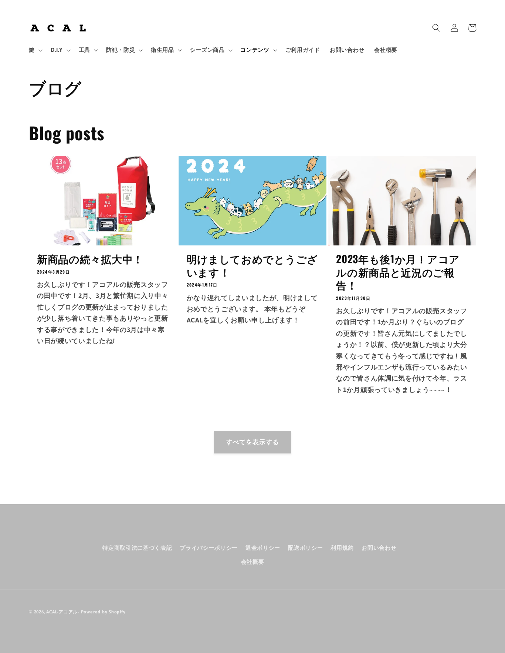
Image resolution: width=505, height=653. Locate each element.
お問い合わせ (379, 548)
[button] (35, 49)
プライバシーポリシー (209, 548)
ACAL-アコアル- (62, 612)
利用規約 (342, 548)
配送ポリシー (305, 548)
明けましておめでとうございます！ (252, 265)
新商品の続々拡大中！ (90, 258)
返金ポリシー (262, 548)
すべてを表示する (252, 442)
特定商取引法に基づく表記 (137, 548)
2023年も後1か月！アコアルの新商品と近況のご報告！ (398, 272)
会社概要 (252, 562)
